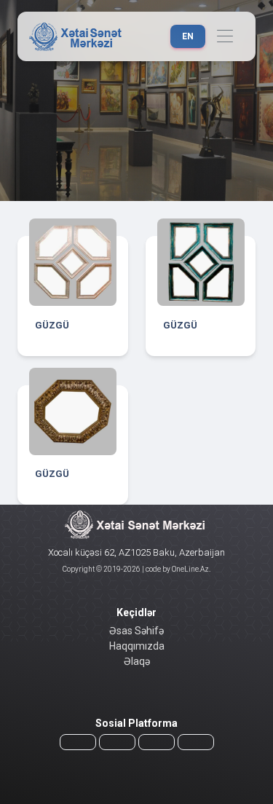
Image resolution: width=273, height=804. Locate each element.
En (188, 36)
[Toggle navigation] (224, 36)
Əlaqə (137, 661)
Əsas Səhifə (136, 630)
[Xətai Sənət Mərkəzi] (76, 36)
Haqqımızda (137, 646)
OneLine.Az (189, 569)
